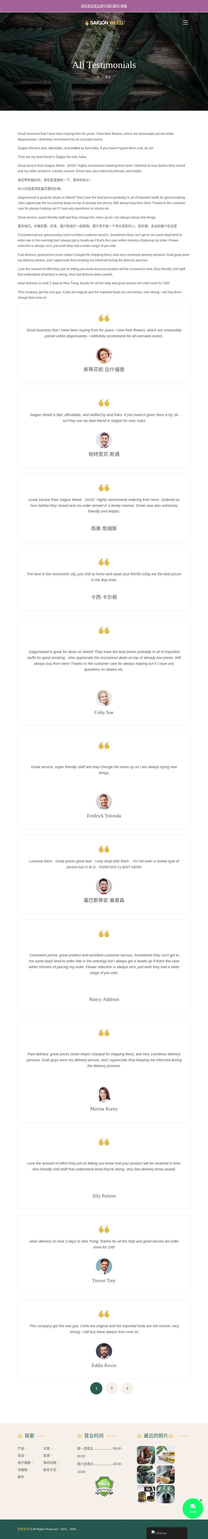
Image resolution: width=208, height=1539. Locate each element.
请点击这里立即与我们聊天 (100, 6)
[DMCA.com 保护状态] (104, 1486)
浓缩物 (22, 1470)
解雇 (124, 6)
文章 (46, 1448)
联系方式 (49, 1470)
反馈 (46, 1455)
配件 (21, 1477)
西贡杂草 (23, 1529)
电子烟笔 (24, 1462)
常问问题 (49, 1462)
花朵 (21, 1455)
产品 (21, 1448)
